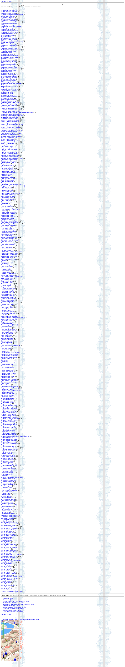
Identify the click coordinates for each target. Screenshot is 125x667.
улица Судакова (6, 582)
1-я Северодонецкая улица (9, 30)
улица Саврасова (6, 540)
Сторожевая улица (7, 461)
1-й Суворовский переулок (9, 25)
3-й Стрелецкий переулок (9, 67)
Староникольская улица (8, 430)
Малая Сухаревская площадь (10, 120)
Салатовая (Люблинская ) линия (13, 611)
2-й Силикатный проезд (8, 44)
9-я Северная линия (7, 98)
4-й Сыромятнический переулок (11, 83)
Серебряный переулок (8, 225)
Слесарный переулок (7, 294)
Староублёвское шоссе (8, 446)
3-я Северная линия (7, 73)
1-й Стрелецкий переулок (9, 23)
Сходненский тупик (7, 281)
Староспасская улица (8, 445)
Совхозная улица (6, 366)
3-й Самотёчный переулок (9, 61)
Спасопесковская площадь (9, 380)
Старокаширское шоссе (8, 415)
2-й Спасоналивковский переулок (11, 47)
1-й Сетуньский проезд (8, 16)
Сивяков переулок (6, 268)
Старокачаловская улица (9, 412)
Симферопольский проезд (9, 254)
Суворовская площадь (8, 500)
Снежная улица (5, 310)
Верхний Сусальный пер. (9, 590)
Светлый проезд (6, 511)
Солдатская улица (6, 320)
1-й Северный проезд (7, 17)
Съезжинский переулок (8, 246)
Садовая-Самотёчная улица (10, 152)
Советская (4, 360)
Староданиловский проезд (9, 408)
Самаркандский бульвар (8, 172)
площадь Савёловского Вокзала (11, 136)
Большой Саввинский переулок (11, 108)
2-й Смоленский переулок (9, 45)
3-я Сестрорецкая (6, 71)
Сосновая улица (6, 348)
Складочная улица (6, 282)
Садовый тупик (5, 164)
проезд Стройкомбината (8, 145)
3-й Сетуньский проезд (8, 63)
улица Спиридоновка (7, 565)
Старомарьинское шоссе (9, 424)
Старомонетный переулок (9, 426)
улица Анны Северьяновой (9, 524)
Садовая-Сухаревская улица (10, 155)
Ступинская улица (6, 487)
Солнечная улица (6, 326)
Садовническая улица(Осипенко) (11, 158)
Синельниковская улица (8, 259)
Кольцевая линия (8, 598)
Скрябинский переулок (8, 290)
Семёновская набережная (9, 212)
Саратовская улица (7, 190)
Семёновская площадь (8, 213)
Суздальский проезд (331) (9, 505)
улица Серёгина (6, 549)
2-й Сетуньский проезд (8, 42)
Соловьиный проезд (7, 333)
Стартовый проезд (6, 453)
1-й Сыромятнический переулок (11, 26)
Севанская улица (6, 235)
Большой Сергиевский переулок (11, 109)
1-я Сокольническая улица (9, 32)
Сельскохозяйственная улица (10, 209)
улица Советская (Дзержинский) (11, 560)
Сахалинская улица (7, 167)
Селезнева (4, 203)
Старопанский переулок (8, 433)
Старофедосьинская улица (9, 410)
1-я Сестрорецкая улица (8, 28)
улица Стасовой (6, 571)
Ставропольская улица (8, 455)
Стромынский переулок (8, 480)
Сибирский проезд (6, 247)
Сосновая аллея (6, 347)
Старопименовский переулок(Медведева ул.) (15, 436)
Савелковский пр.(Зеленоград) (10, 193)
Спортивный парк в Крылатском (11, 390)
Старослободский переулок (9, 443)
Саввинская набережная (8, 194)
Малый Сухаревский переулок (10, 127)
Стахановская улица (7, 398)
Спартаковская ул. (7, 374)
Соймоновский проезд (8, 370)
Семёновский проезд (7, 218)
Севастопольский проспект (9, 237)
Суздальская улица (7, 503)
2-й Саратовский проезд (8, 39)
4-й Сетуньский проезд (8, 79)
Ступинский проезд (7, 489)
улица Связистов (6, 588)
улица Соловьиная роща (8, 557)
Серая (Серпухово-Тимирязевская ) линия (16, 601)
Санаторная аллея (6, 183)
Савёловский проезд (7, 199)
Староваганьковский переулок (10, 448)
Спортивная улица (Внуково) (10, 388)
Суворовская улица (7, 502)
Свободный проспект (7, 513)
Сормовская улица (7, 338)
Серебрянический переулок (9, 222)
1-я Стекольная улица (8, 33)
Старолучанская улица (8, 423)
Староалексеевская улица (9, 405)
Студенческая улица (7, 483)
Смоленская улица (7, 301)
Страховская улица (7, 462)
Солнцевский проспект (8, 332)
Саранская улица (6, 189)
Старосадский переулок (8, 440)
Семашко (4, 210)
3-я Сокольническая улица (9, 74)
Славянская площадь (7, 291)
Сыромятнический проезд (9, 516)
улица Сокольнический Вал (9, 556)
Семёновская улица (7, 215)
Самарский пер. (6, 175)
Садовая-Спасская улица (9, 153)
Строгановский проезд (8, 470)
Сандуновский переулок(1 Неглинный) (13, 186)
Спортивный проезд (7, 392)
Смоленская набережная (8, 298)
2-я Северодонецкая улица (9, 55)
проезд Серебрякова (7, 139)
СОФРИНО (4, 314)
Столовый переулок (7, 458)
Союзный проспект (7, 371)
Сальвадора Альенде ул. (8, 170)
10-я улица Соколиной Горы (9, 10)
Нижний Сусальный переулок (10, 129)
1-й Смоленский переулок (9, 20)
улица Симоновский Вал (8, 550)
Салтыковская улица (7, 168)
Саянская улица (6, 200)
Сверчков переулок (7, 506)
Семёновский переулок (8, 216)
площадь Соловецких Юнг (9, 137)
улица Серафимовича (8, 546)
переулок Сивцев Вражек (9, 134)
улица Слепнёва (6, 553)
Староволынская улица (8, 450)
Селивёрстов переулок (8, 208)
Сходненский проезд (7, 279)
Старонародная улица (8, 429)
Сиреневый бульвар (7, 265)
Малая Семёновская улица (9, 118)
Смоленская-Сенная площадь (10, 303)
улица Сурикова (6, 584)
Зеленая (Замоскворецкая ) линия (13, 602)
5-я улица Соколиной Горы (9, 90)
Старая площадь (6, 404)
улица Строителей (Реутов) (9, 578)
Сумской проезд (6, 494)
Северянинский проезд (8, 244)
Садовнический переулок (9, 159)
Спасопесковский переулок (9, 382)
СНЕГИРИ (4, 309)
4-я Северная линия (7, 85)
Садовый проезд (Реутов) (9, 162)
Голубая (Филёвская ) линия (11, 605)
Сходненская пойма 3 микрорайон (11, 276)
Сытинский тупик (6, 519)
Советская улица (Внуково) (9, 355)
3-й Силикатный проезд (8, 64)
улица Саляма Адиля (7, 534)
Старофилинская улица (8, 411)
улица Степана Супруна (8, 573)
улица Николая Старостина (9, 528)
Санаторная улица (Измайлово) (11, 184)
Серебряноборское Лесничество (11, 224)
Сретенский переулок (7, 395)
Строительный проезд (8, 478)
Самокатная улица (7, 177)
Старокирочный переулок (9, 417)
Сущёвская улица (6, 497)
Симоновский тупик (7, 257)
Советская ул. (5, 350)
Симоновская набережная (9, 256)
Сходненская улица (7, 278)
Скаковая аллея (6, 269)
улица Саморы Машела (8, 535)
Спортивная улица (6, 389)
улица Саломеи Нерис (8, 532)
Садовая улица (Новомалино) (10, 148)
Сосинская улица (6, 342)
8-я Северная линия (7, 95)
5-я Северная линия (7, 88)
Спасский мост (5, 383)
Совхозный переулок (7, 367)
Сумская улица (5, 493)
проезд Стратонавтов (7, 143)
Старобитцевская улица (8, 407)
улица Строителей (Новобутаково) (11, 576)
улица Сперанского (7, 563)
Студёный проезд (6, 486)
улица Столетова (6, 575)
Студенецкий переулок (8, 484)
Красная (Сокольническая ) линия (13, 608)
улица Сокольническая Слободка (11, 554)
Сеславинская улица (7, 234)
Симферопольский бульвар (9, 253)
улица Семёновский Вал (8, 544)
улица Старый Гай (6, 569)
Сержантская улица (7, 232)
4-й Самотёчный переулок (9, 77)
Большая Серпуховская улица (10, 104)
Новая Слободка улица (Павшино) (11, 133)
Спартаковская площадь (8, 373)
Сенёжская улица (6, 219)
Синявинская (5, 263)
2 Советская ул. (6, 36)
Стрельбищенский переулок (9, 465)
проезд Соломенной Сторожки (10, 142)
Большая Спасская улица (9, 105)
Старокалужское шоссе (8, 414)
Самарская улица (6, 174)
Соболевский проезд (7, 311)
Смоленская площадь (8, 300)
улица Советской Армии (8, 562)
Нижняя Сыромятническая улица (11, 130)
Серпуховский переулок (8, 231)
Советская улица (6, 358)
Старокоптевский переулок (9, 420)
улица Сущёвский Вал (8, 585)
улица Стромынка (6, 581)
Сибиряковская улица (8, 249)
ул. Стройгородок (6, 521)
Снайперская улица (7, 307)
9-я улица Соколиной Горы (9, 99)
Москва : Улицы (6, 1)
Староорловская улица (8, 431)
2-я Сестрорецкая (6, 52)
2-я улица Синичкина (7, 60)
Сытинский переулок (7, 518)
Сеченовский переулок (8, 202)
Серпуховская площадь (8, 230)
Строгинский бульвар (7, 472)
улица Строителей (6, 579)
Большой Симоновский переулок (11, 111)
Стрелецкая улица (6, 467)
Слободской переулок (8, 295)
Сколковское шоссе (7, 285)
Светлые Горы (5, 512)
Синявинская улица (7, 262)
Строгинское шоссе (7, 471)
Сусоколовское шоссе (8, 499)
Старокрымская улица (8, 421)
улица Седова (5, 543)
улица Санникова (6, 537)
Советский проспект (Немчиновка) (12, 363)
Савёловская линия (7, 197)
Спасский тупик (6, 385)
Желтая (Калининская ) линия (12, 610)
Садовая (3, 150)
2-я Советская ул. (6, 58)
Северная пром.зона (7, 238)
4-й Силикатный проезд (8, 80)
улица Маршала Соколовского (10, 527)
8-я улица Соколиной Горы (9, 96)
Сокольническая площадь (9, 316)
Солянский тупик (6, 336)
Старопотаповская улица (9, 439)
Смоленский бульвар (7, 304)
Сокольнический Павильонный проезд (13, 317)
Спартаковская (5, 377)
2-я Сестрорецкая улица (8, 51)
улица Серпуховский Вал (9, 547)
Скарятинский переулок (8, 273)
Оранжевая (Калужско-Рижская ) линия (15, 600)
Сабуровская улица (7, 146)
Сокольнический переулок (9, 319)
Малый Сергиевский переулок (10, 123)
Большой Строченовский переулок (12, 115)
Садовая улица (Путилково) (9, 149)
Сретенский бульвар (7, 393)
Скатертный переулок (8, 275)
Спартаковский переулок (8, 379)
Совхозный (4, 369)
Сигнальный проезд (7, 250)
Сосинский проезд (6, 344)
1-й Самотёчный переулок (9, 11)
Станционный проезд (7, 402)
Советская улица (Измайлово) (10, 352)
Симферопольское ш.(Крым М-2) (11, 251)
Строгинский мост (6, 474)
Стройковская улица (7, 481)
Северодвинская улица (8, 243)
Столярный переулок (7, 459)
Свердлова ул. (5, 508)
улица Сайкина (5, 541)
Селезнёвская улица (7, 205)
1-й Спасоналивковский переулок (11, 22)
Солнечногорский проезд (8, 330)
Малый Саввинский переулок (10, 121)
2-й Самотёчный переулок (9, 38)
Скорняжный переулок (8, 287)
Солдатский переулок (7, 322)
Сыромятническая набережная (10, 515)
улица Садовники (6, 531)
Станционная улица (7, 401)
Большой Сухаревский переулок (11, 117)
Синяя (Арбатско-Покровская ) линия (14, 607)
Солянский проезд (6, 335)
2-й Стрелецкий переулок (9, 48)
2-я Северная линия (7, 54)
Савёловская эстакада (8, 196)
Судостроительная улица (9, 490)
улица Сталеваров (6, 568)
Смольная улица (6, 306)
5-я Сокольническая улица (9, 89)
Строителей (4, 475)
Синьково (4, 260)
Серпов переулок (6, 228)
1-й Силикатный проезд (8, 19)
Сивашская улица (6, 266)
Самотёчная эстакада (8, 178)
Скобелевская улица (7, 284)
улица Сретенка (6, 566)
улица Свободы (6, 587)
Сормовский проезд (7, 339)
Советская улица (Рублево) (9, 354)
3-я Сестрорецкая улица (8, 70)
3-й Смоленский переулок (9, 66)
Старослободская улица (8, 442)
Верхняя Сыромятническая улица (11, 591)
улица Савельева (6, 538)
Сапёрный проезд (6, 187)
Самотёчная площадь (8, 180)
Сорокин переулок (6, 341)
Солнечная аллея (6, 323)
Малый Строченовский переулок (11, 126)
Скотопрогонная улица (8, 288)
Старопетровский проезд (8, 434)
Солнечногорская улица (8, 329)
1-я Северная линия (7, 29)
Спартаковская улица (7, 376)
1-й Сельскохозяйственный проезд (12, 14)
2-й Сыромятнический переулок (11, 49)
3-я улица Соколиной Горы (9, 76)
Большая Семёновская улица (10, 102)
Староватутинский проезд (9, 449)
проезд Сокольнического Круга (10, 140)
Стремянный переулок (8, 468)
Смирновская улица (7, 297)
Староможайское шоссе (8, 427)
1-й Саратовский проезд (8, 13)
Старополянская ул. (7, 437)
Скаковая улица (6, 272)
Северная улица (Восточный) (10, 240)
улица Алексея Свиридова (9, 522)
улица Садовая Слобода (8, 530)
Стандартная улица (7, 399)
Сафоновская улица (7, 165)
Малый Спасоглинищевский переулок (12, 124)
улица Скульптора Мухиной (9, 551)
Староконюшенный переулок (10, 418)
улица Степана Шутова (8, 572)
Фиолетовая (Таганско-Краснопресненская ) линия (18, 604)
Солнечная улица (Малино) (9, 325)
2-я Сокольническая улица (9, 57)
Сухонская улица (6, 491)
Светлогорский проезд (8, 509)
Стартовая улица (6, 452)
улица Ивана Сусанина (8, 525)
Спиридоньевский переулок (9, 386)
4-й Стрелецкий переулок (9, 82)
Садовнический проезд (8, 161)
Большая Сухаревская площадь (11, 107)
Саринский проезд (6, 191)
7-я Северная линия (7, 93)
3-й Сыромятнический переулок (11, 69)
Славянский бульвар (7, 292)
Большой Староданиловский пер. (11, 114)
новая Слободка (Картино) (9, 131)
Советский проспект (7, 364)
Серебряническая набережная (10, 221)
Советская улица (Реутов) (9, 357)
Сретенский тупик (6, 396)
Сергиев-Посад (5, 227)
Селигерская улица (7, 206)
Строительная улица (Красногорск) (12, 477)
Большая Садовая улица (8, 101)
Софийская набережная (8, 313)
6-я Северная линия (7, 92)
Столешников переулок (8, 456)
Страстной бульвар (7, 464)
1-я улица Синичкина (7, 35)
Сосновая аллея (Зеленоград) (10, 345)
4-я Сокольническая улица (9, 86)
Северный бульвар (7, 241)
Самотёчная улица (7, 181)
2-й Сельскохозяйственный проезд (12, 41)
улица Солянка (5, 559)
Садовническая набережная (9, 156)
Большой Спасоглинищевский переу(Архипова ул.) (17, 112)
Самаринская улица (7, 171)
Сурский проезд (6, 496)
